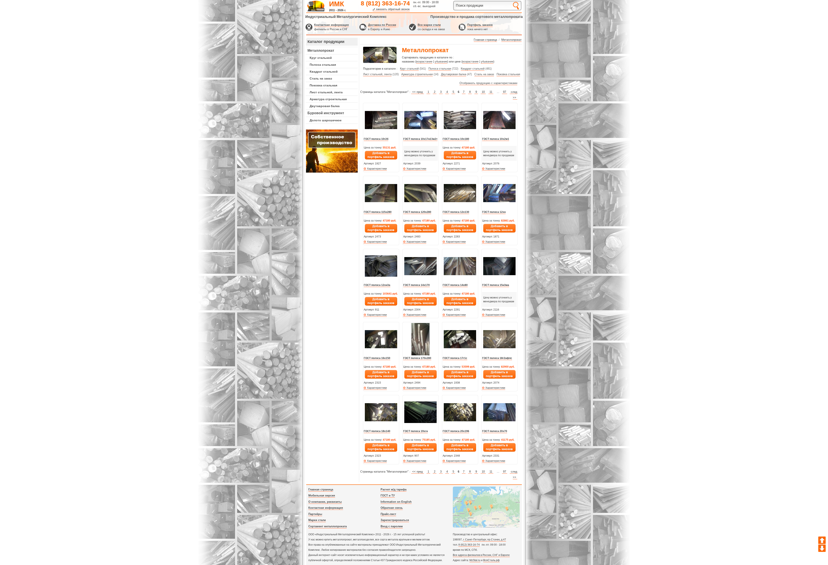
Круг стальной (321, 57)
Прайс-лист (388, 514)
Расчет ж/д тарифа (393, 489)
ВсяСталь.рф (491, 560)
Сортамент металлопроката (327, 526)
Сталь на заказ (321, 78)
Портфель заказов (480, 25)
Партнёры (315, 514)
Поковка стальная (323, 85)
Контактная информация (331, 25)
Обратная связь (392, 507)
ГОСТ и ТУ (388, 495)
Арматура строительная (328, 99)
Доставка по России (382, 25)
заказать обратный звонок (393, 9)
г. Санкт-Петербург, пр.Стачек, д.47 (484, 539)
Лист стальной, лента (326, 92)
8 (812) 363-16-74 (385, 3)
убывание (441, 61)
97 (504, 92)
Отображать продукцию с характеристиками (488, 83)
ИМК (336, 4)
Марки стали (317, 520)
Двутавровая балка (325, 106)
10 (483, 92)
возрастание (424, 61)
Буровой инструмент (325, 113)
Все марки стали (429, 25)
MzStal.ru (474, 560)
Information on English (396, 501)
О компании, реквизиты (325, 501)
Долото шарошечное (326, 120)
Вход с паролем (392, 526)
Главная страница (320, 489)
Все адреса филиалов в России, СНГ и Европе (481, 555)
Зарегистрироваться (395, 520)
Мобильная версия (321, 495)
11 (490, 92)
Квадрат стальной (324, 71)
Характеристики (377, 168)
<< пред (417, 92)
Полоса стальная (323, 64)
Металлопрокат (320, 50)
